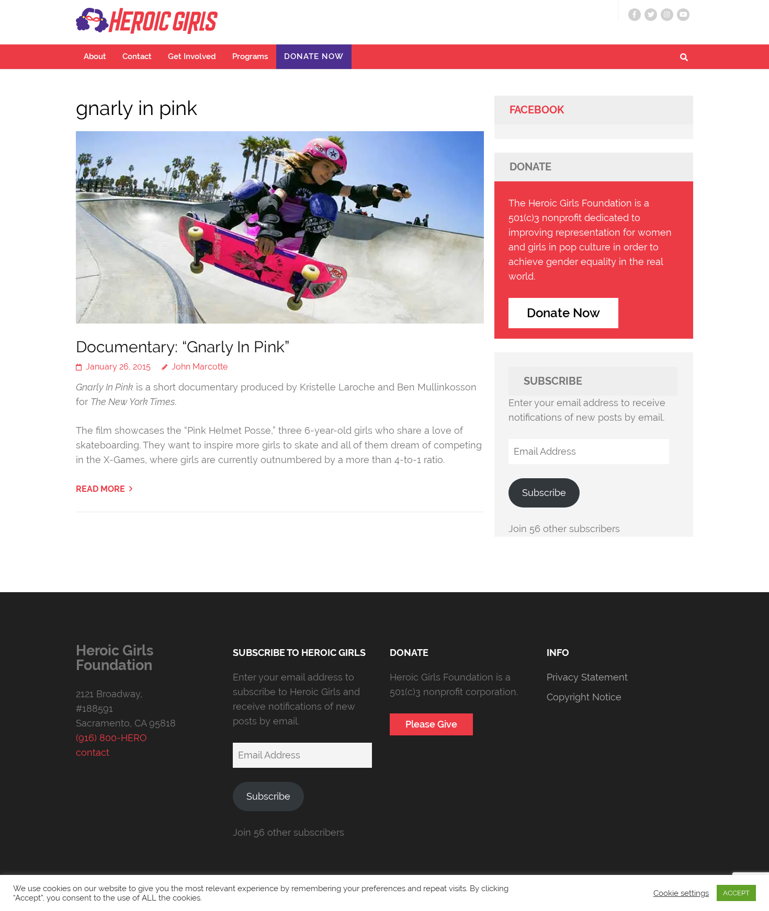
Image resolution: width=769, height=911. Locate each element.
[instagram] (667, 14)
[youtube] (683, 14)
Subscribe (544, 492)
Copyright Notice (584, 696)
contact (92, 752)
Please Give (431, 724)
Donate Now (314, 56)
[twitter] (650, 14)
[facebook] (634, 14)
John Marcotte (200, 367)
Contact (137, 56)
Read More (100, 489)
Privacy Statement (587, 677)
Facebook (537, 109)
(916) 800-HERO (111, 737)
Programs (250, 56)
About (95, 56)
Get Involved (192, 56)
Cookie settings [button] (681, 893)
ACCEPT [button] (736, 893)
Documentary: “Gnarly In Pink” (182, 347)
